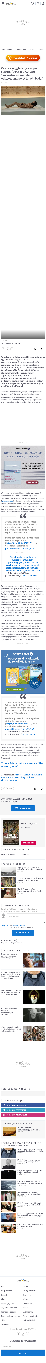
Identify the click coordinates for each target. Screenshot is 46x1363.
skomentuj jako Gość (19, 925)
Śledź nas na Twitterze (16, 1110)
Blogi (3, 1299)
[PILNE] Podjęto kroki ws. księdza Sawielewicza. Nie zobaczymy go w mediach (30, 1216)
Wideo (40, 50)
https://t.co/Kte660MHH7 (18, 543)
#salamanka (23, 854)
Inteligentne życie (30, 1291)
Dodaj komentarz (23, 933)
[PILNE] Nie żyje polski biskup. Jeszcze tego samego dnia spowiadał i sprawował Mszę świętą (31, 1162)
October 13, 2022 (30, 576)
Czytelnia (26, 1295)
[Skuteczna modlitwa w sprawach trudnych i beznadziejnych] (34, 960)
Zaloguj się (4, 926)
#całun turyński (8, 854)
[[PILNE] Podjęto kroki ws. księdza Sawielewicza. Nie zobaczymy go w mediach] (8, 1217)
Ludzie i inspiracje (30, 1316)
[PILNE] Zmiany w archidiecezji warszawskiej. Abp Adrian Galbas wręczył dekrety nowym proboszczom (29, 1206)
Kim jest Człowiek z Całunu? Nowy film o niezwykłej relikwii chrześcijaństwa (22, 777)
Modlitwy (5, 1325)
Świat (3, 1287)
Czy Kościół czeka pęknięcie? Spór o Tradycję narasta (30, 1225)
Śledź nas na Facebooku (16, 1105)
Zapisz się (23, 1353)
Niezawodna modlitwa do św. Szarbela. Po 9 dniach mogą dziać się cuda (11, 992)
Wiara (31, 50)
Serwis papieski (7, 1303)
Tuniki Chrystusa (29, 824)
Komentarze (20, 50)
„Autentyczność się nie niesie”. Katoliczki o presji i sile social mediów (11, 1029)
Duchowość (27, 1303)
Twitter (23, 1334)
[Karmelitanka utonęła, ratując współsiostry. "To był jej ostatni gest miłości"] (8, 1185)
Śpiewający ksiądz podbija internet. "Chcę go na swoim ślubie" (28, 1194)
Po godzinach (6, 1291)
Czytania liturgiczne (9, 1308)
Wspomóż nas (25, 808)
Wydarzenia (7, 50)
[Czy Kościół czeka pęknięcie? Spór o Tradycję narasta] (8, 1228)
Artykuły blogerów (8, 1312)
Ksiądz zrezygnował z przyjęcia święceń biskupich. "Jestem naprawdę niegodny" (29, 1173)
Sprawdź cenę (28, 843)
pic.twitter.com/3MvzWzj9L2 (19, 548)
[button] (32, 3)
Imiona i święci (29, 1320)
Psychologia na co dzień (10, 1316)
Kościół (4, 83)
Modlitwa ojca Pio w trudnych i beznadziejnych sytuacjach (9, 1012)
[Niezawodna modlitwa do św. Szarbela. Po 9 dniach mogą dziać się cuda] (34, 997)
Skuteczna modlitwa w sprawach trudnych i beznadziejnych (10, 956)
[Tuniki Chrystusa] (11, 832)
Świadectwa (28, 1312)
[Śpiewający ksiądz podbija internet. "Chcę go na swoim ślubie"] (8, 1196)
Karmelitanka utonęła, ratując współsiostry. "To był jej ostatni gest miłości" (29, 1183)
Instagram (27, 1334)
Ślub (2, 1320)
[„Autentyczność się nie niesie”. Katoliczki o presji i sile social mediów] (34, 1033)
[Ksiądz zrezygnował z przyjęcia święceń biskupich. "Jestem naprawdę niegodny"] (8, 1174)
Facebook (18, 1334)
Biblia (25, 1308)
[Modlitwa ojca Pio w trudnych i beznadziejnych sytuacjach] (34, 1015)
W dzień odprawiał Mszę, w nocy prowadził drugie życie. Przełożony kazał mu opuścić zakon (10, 975)
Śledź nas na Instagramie (17, 1115)
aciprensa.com (7, 501)
